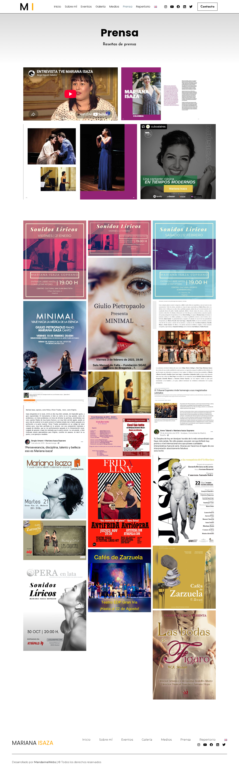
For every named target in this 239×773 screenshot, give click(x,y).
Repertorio (143, 7)
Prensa (127, 7)
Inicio (57, 7)
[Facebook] (178, 7)
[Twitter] (191, 7)
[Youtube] (172, 7)
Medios (114, 7)
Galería (101, 7)
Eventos (86, 7)
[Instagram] (166, 7)
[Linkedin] (184, 7)
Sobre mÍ (71, 7)
